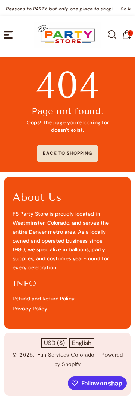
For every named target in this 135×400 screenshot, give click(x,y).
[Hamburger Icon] (8, 34)
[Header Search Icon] (112, 34)
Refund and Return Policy (44, 298)
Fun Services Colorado (65, 355)
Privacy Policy (30, 308)
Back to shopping (67, 153)
